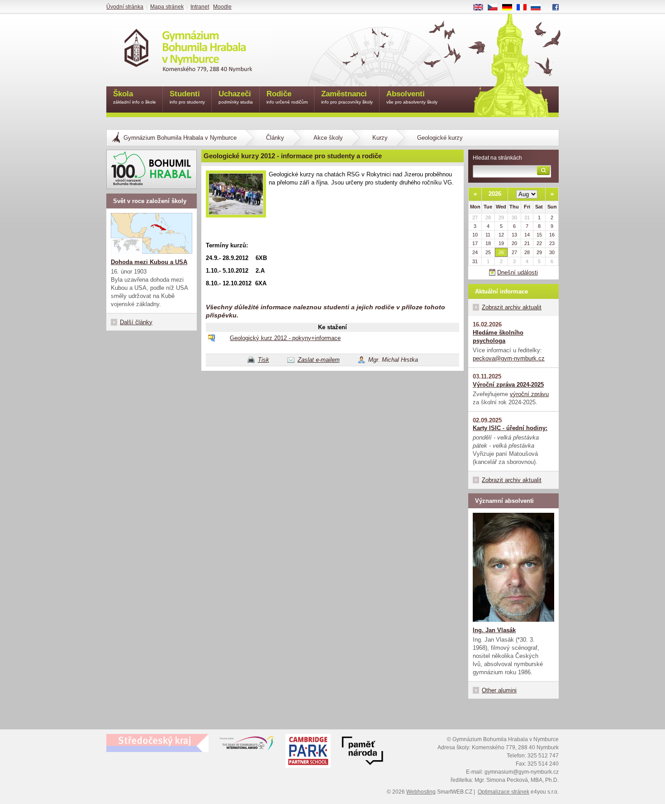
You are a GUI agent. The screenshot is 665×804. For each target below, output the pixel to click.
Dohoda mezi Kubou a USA (149, 262)
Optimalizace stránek (503, 792)
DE (510, 7)
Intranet (199, 6)
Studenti (187, 97)
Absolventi (411, 97)
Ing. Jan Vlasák (494, 630)
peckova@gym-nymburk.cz (509, 358)
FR (524, 7)
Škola (134, 97)
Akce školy (328, 137)
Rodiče (287, 97)
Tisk (263, 359)
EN (481, 7)
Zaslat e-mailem (319, 359)
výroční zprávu (529, 394)
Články (275, 137)
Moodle (222, 6)
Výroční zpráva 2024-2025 (508, 384)
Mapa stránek (167, 6)
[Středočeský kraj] (157, 743)
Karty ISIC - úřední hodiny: (510, 428)
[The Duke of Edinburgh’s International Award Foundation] (247, 745)
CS (496, 7)
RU (539, 7)
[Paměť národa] (308, 752)
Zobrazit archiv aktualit (512, 307)
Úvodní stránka (124, 6)
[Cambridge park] (362, 752)
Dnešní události (517, 272)
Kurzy (380, 137)
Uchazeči (235, 97)
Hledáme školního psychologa (498, 336)
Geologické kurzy (440, 137)
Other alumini (499, 690)
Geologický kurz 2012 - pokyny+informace (285, 338)
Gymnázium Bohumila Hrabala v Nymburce (180, 137)
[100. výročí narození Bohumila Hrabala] (151, 169)
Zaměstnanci (347, 97)
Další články (136, 322)
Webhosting (421, 792)
